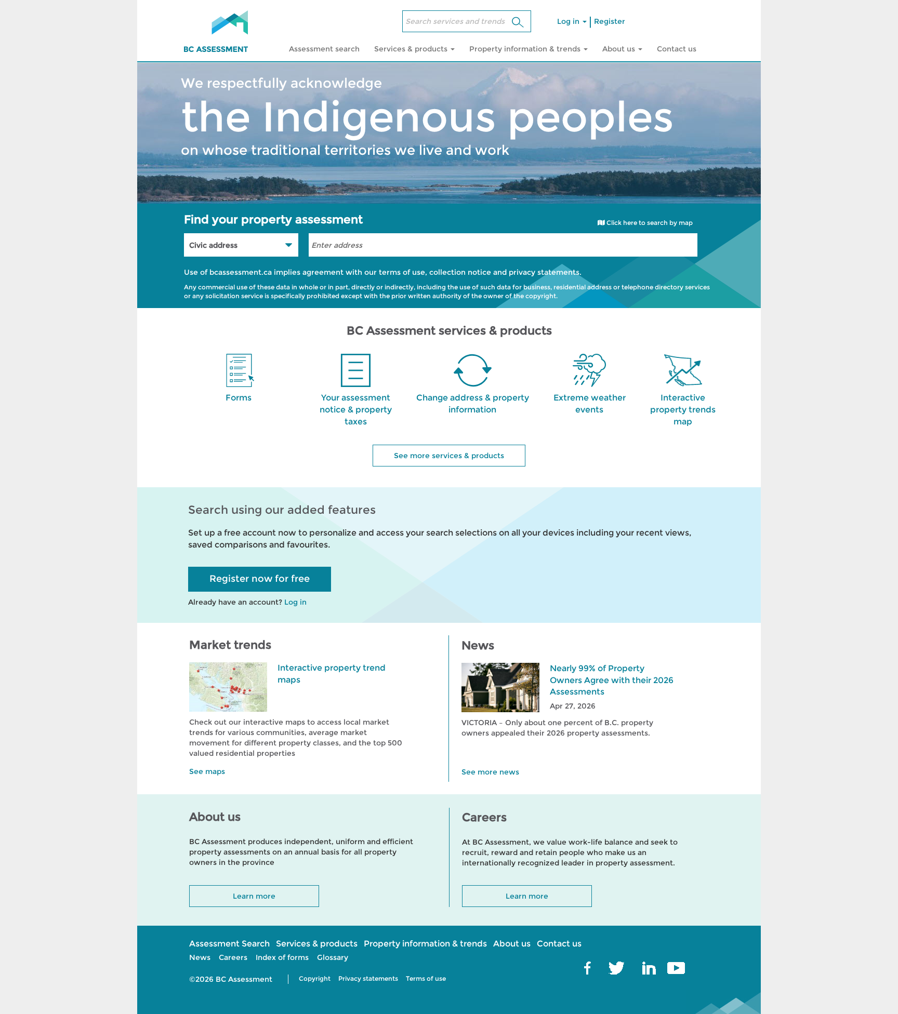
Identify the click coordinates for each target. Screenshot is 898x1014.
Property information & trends (425, 944)
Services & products (317, 944)
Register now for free (259, 578)
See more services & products (449, 455)
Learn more (254, 896)
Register (609, 21)
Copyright (315, 978)
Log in (569, 21)
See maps (207, 771)
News (199, 957)
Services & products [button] (412, 49)
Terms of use (426, 978)
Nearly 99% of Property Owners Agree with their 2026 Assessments (612, 680)
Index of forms (282, 957)
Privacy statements (368, 978)
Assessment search (324, 49)
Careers (233, 957)
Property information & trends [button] (526, 49)
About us (512, 944)
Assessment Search (229, 944)
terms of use (402, 272)
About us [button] (619, 49)
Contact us (676, 49)
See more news (490, 772)
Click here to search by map (649, 222)
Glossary (332, 957)
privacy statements (544, 272)
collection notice (460, 272)
